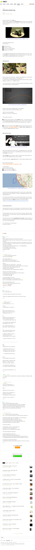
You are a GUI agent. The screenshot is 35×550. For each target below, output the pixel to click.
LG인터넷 (7, 4)
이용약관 (4, 540)
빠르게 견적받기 (32, 4)
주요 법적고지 (7, 544)
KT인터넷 (4, 4)
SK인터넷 (11, 4)
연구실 (11, 540)
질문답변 (15, 4)
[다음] (21, 533)
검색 (2, 537)
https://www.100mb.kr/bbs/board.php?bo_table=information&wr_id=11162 (17, 200)
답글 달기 (4, 287)
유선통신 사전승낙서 (12, 544)
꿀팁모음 (18, 4)
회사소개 (22, 4)
